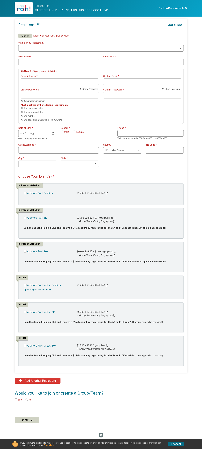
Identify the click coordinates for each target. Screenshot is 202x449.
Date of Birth (25, 128)
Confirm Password (113, 89)
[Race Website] (25, 8)
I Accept (176, 443)
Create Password (31, 89)
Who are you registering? (32, 43)
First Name (24, 56)
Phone (121, 128)
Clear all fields (175, 24)
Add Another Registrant (40, 380)
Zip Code (151, 145)
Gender (65, 128)
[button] (114, 221)
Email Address (29, 76)
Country (108, 145)
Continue (27, 420)
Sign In (25, 35)
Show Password (90, 89)
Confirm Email (111, 76)
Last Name (109, 56)
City (21, 158)
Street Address (27, 145)
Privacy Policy (49, 445)
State (64, 158)
